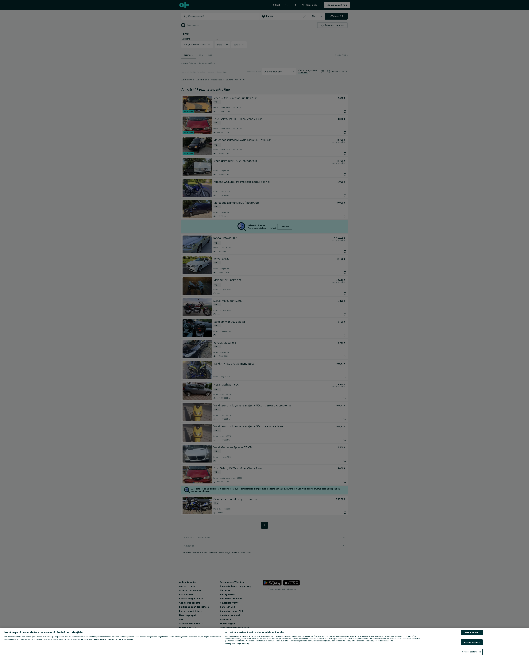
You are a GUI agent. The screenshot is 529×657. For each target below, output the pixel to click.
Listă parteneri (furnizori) (237, 644)
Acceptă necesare (472, 642)
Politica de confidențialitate (120, 639)
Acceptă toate (471, 632)
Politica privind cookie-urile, (94, 639)
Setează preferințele (471, 652)
